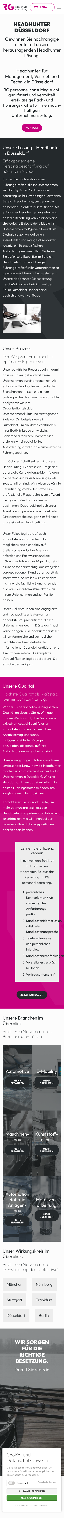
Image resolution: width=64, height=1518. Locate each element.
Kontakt (32, 127)
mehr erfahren (17, 1082)
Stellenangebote (44, 7)
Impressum (29, 1505)
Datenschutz (42, 1505)
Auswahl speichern (32, 1491)
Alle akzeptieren (31, 1497)
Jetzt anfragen (31, 994)
